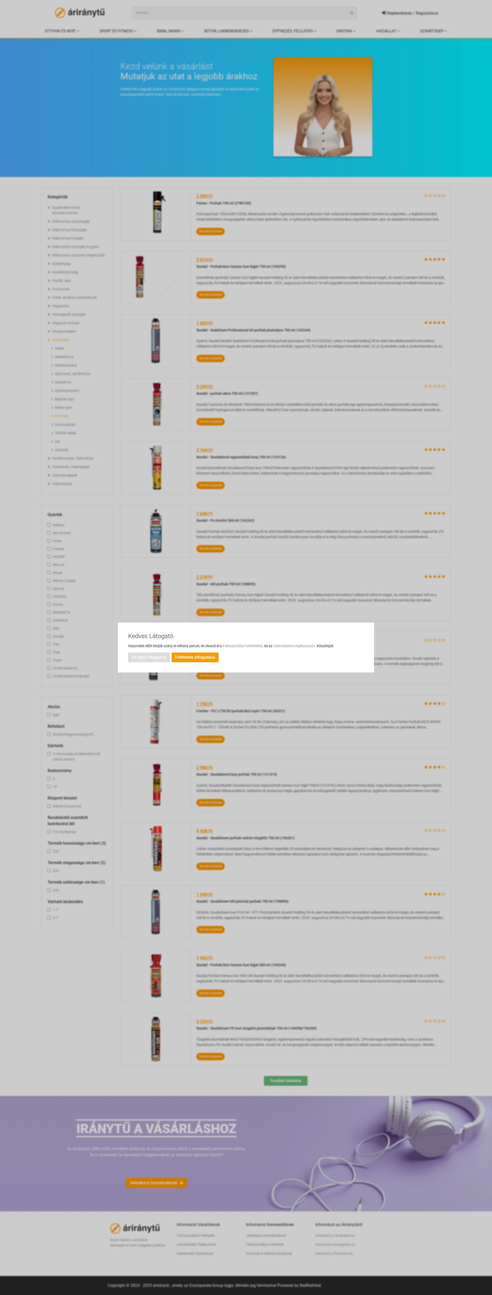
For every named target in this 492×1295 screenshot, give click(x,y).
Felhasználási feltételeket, (243, 646)
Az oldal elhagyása (148, 657)
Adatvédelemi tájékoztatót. (295, 646)
